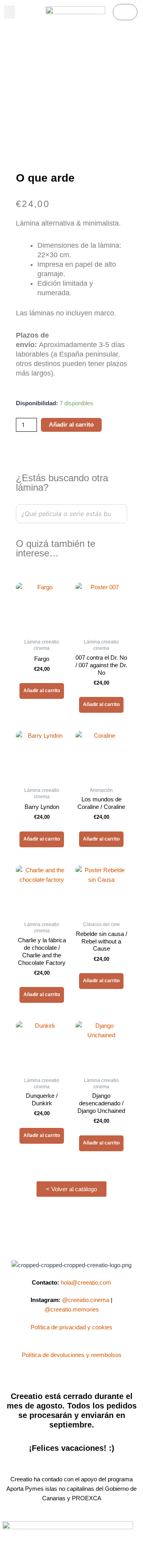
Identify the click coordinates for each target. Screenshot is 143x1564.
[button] (9, 12)
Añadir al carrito (71, 424)
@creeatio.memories (71, 1309)
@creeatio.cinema (85, 1300)
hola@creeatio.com (86, 1282)
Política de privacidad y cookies (71, 1327)
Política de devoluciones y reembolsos (72, 1355)
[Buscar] (119, 514)
